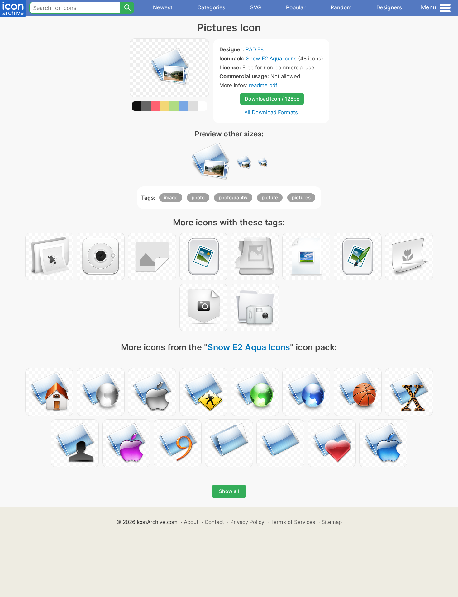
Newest (162, 7)
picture (270, 197)
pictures (301, 197)
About (191, 522)
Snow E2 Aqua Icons (271, 58)
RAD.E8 (255, 49)
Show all (229, 491)
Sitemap (332, 522)
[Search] (127, 8)
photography (233, 197)
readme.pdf (263, 85)
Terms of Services (292, 522)
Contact (214, 522)
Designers (389, 7)
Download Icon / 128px (272, 99)
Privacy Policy (247, 522)
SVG (255, 7)
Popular (296, 7)
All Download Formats (271, 112)
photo (198, 197)
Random (341, 7)
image (171, 197)
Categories (211, 7)
